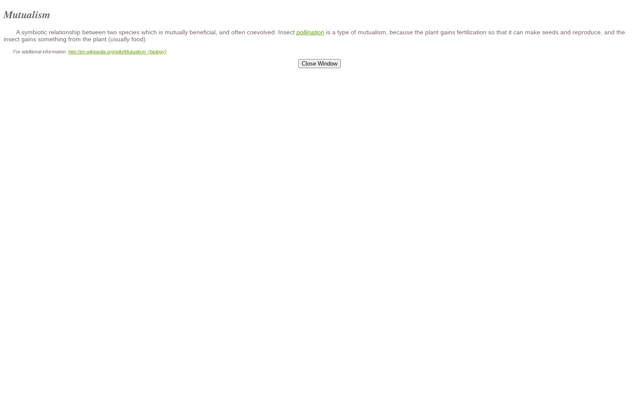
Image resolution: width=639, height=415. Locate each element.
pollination (310, 32)
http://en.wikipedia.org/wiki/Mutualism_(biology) (117, 51)
